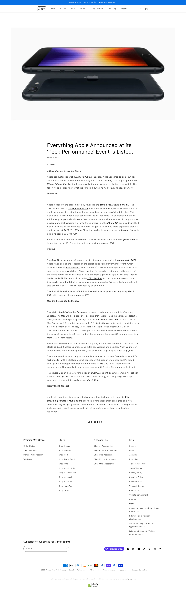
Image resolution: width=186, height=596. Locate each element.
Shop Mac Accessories (104, 464)
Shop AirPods (65, 450)
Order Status (29, 446)
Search (132, 446)
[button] (54, 8)
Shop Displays (65, 490)
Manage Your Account (33, 455)
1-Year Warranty (136, 468)
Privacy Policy (135, 473)
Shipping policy (123, 570)
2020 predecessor (78, 208)
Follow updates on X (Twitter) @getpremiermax (142, 532)
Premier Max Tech (52, 570)
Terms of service (109, 570)
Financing (133, 459)
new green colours (128, 239)
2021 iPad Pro (94, 278)
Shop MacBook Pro (67, 473)
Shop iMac (63, 464)
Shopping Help (30, 450)
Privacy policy (95, 570)
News (131, 504)
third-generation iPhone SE (114, 204)
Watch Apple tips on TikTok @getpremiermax (141, 525)
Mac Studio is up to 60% (108, 319)
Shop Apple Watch (67, 459)
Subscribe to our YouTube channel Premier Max (144, 509)
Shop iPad (63, 455)
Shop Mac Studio (66, 481)
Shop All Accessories (103, 446)
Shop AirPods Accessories (105, 450)
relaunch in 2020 (127, 260)
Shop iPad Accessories (104, 455)
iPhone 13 (112, 223)
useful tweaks (73, 267)
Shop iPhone (64, 446)
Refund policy (82, 570)
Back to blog (95, 421)
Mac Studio (67, 316)
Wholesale (27, 459)
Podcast (133, 499)
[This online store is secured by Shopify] (93, 587)
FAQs (131, 450)
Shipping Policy (136, 477)
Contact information (139, 570)
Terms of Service (136, 486)
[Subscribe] (66, 549)
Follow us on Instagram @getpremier (139, 517)
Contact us (134, 490)
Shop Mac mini (65, 477)
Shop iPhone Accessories (105, 459)
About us (133, 455)
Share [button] (52, 165)
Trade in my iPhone (138, 464)
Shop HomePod (66, 486)
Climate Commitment (138, 495)
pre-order (112, 230)
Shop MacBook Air (67, 468)
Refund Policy (135, 481)
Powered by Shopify (67, 570)
